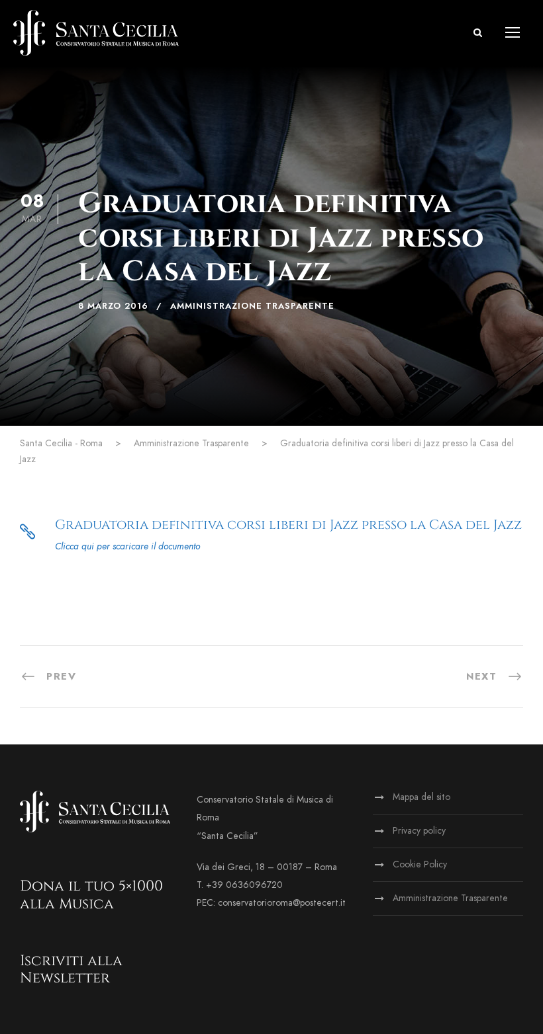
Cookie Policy (420, 864)
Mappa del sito (421, 797)
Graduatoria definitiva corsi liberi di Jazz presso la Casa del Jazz (288, 525)
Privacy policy (419, 830)
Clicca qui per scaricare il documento (127, 546)
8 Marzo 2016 (113, 306)
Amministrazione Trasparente (252, 306)
